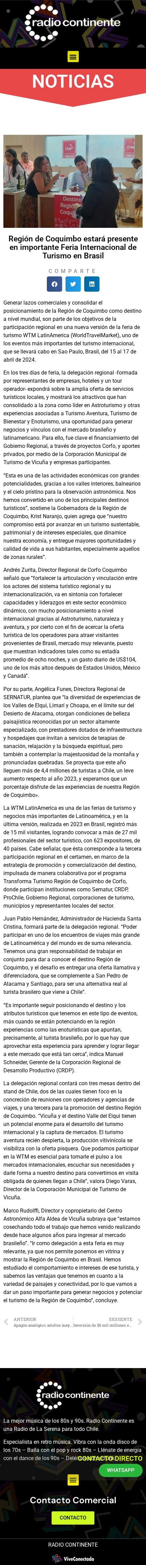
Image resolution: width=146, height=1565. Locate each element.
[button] (73, 56)
